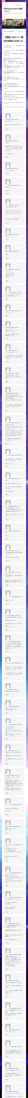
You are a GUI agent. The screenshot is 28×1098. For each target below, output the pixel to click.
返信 (7, 129)
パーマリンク (6, 103)
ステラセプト (20, 102)
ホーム (5, 27)
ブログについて (12, 27)
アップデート (11, 102)
